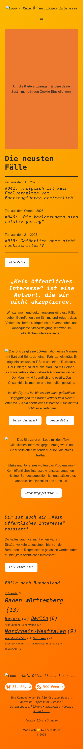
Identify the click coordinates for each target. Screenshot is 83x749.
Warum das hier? (25, 420)
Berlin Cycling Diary (53, 697)
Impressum (41, 702)
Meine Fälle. (60, 420)
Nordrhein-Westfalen (41, 631)
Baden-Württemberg (34, 605)
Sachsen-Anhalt (17, 643)
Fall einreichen (21, 567)
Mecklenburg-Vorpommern (23, 625)
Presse (56, 702)
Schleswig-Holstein (47, 643)
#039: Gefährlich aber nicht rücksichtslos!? (40, 243)
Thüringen (14, 649)
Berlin (44, 618)
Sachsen (42, 638)
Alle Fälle (17, 262)
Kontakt (26, 702)
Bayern (17, 618)
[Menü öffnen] (41, 18)
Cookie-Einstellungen (41, 720)
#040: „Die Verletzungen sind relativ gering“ (41, 219)
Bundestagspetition (39, 493)
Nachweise (53, 706)
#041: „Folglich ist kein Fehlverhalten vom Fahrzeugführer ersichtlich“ (40, 193)
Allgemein (14, 593)
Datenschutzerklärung (26, 706)
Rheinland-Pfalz (18, 638)
